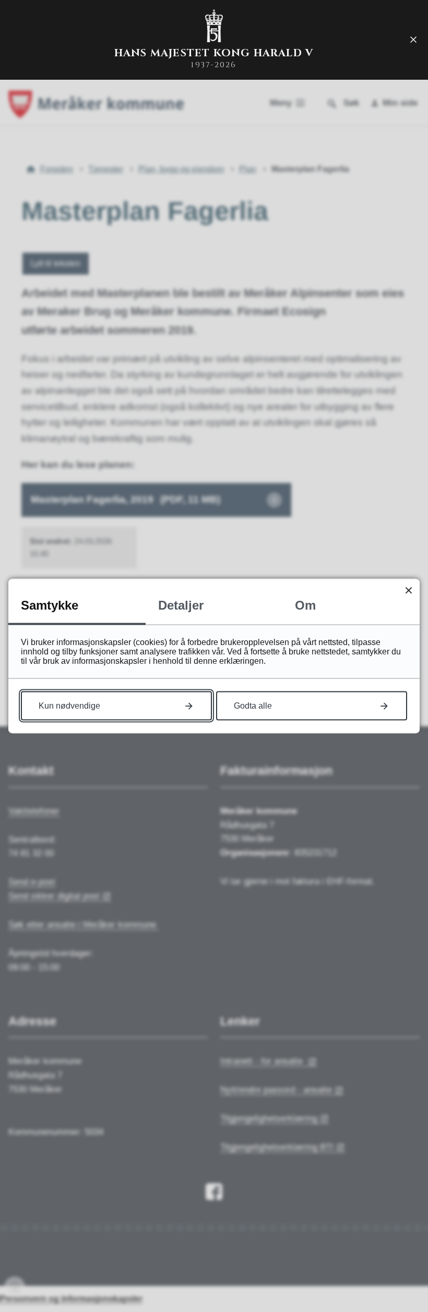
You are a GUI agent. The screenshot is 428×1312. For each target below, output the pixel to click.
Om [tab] (305, 605)
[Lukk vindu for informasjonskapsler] (408, 590)
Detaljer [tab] (181, 605)
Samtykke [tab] (49, 605)
